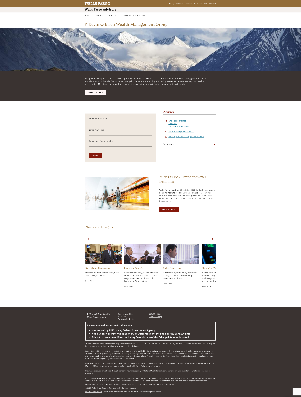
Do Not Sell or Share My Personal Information (155, 384)
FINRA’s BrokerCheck (93, 392)
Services (113, 15)
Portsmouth (168, 112)
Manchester (168, 144)
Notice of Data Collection (124, 384)
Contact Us (190, 3)
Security (108, 384)
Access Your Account (206, 3)
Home (87, 15)
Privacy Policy (90, 384)
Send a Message (155, 317)
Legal (101, 384)
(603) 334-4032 (176, 3)
